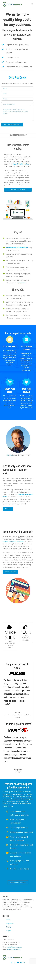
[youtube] (18, 962)
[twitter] (15, 962)
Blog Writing (10, 923)
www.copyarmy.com (13, 949)
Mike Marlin (10, 455)
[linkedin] (21, 962)
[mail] (24, 962)
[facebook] (11, 962)
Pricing (8, 927)
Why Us (8, 930)
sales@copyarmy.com (14, 947)
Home (8, 920)
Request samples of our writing (13, 541)
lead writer (22, 283)
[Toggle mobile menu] (32, 4)
